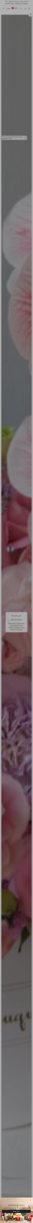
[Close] (30, 1200)
